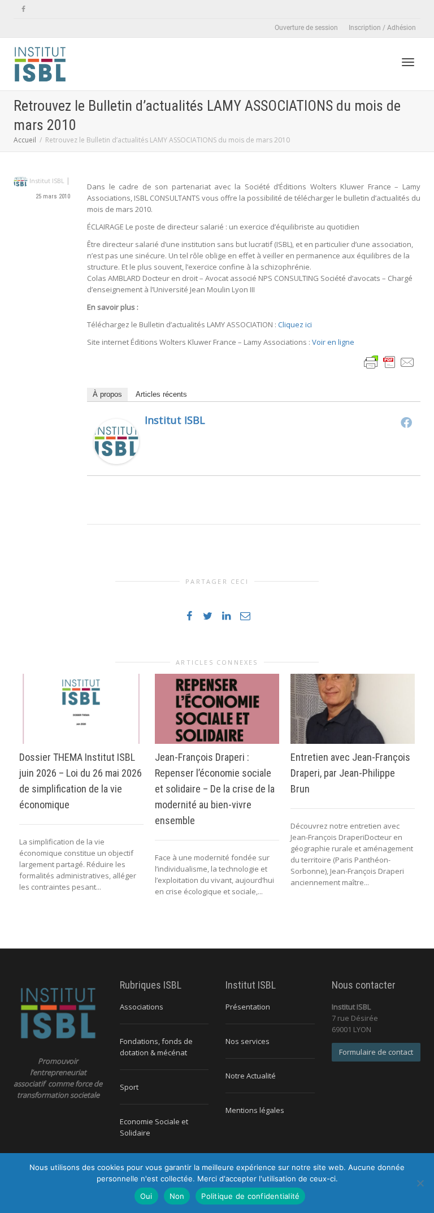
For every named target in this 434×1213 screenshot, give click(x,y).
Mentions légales (254, 1110)
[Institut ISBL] (116, 441)
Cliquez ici (295, 324)
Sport (129, 1087)
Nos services (247, 1041)
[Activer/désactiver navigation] (408, 62)
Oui (146, 1196)
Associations (141, 1007)
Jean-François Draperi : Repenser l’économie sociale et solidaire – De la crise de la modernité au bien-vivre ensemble (215, 788)
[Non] (420, 1183)
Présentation (247, 1007)
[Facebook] (23, 9)
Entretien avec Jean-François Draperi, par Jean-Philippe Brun (350, 773)
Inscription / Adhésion (382, 28)
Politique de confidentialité (250, 1196)
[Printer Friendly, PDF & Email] (389, 361)
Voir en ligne (333, 342)
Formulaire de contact (376, 1052)
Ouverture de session (306, 28)
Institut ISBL (175, 420)
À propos (107, 394)
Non (177, 1196)
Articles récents (161, 394)
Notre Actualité (250, 1076)
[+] (81, 709)
